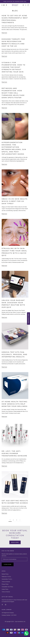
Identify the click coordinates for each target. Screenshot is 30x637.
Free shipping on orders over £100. (15, 1)
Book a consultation (28, 318)
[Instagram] (5, 604)
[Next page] (20, 520)
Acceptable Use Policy (7, 586)
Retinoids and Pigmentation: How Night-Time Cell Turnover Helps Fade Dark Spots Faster (13, 92)
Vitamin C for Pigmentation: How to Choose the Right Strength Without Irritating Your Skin (13, 67)
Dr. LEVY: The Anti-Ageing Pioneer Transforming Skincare (14, 453)
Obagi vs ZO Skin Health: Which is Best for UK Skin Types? (15, 201)
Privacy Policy (5, 584)
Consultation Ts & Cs (7, 579)
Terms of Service (6, 581)
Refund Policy (5, 574)
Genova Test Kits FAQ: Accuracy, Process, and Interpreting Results (14, 354)
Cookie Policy (5, 589)
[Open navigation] (2, 5)
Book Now (15, 542)
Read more (4, 33)
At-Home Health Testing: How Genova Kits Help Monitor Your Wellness (15, 404)
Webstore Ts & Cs (6, 576)
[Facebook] (2, 604)
